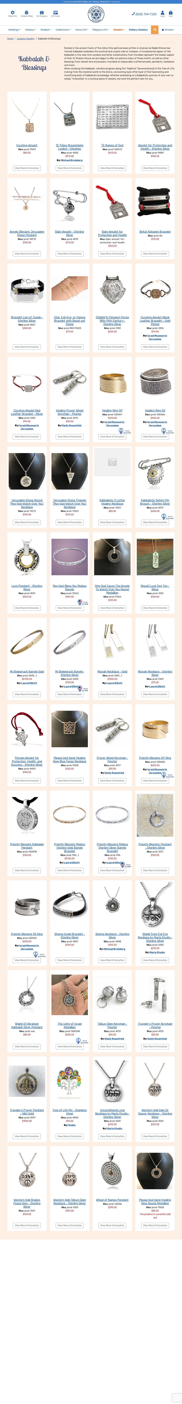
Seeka (72, 1125)
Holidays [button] (29, 29)
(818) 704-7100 (146, 14)
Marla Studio (157, 952)
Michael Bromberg (71, 160)
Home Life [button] (80, 29)
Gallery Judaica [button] (138, 29)
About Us (12, 16)
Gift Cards (55, 16)
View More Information (27, 168)
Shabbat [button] (45, 29)
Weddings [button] (13, 29)
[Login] (162, 13)
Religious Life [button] (100, 29)
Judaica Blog (27, 16)
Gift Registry (41, 16)
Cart (171, 14)
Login (162, 16)
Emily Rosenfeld (71, 425)
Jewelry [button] (118, 29)
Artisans (169, 29)
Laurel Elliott (29, 683)
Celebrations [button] (62, 29)
